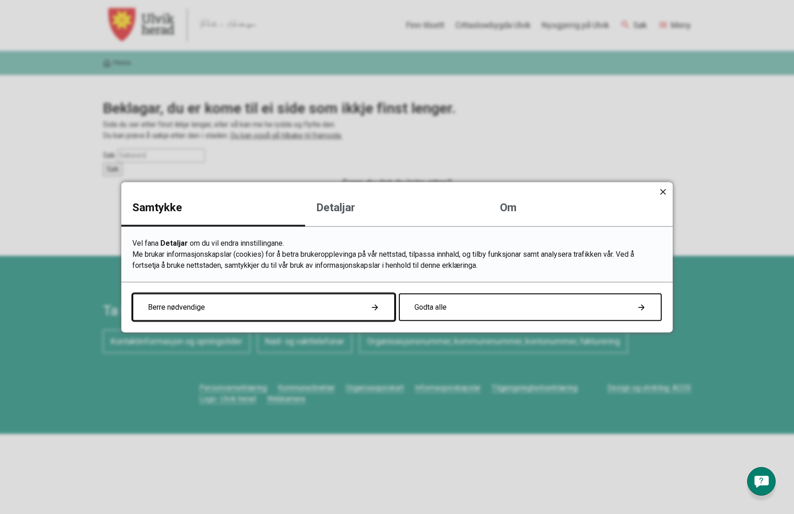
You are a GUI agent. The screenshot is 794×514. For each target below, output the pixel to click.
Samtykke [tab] (157, 207)
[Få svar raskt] (761, 481)
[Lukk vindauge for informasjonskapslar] (663, 192)
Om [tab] (508, 207)
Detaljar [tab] (335, 207)
